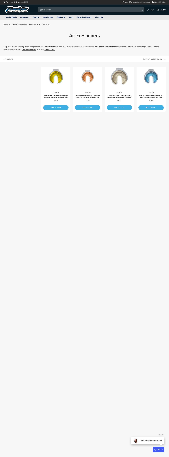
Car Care (32, 24)
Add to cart (56, 107)
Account (150, 10)
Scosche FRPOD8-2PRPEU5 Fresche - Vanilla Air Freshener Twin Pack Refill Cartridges (119, 89)
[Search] (141, 9)
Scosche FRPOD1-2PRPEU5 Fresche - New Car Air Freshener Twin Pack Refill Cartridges (151, 89)
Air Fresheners (44, 24)
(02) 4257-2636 (160, 2)
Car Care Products (29, 49)
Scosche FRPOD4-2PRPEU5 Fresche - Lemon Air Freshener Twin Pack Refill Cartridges (55, 89)
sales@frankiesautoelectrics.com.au (137, 2)
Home (5, 24)
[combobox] (88, 9)
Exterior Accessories (19, 24)
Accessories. (50, 49)
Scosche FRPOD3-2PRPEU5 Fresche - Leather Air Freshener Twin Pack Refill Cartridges (87, 89)
